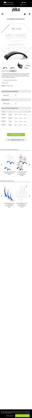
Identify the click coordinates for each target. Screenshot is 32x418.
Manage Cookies (10, 415)
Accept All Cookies (22, 415)
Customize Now (16, 134)
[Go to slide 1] (13, 176)
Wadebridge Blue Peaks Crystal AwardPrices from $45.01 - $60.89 (9, 205)
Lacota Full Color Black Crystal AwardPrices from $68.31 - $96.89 (22, 173)
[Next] (29, 164)
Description (5, 71)
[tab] (5, 71)
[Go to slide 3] (20, 176)
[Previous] (1, 164)
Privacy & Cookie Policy (24, 412)
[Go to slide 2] (17, 176)
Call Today (16, 139)
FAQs (12, 71)
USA (25, 2)
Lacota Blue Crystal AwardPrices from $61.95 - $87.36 (9, 173)
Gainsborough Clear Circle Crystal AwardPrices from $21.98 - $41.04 (22, 205)
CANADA (24, 4)
